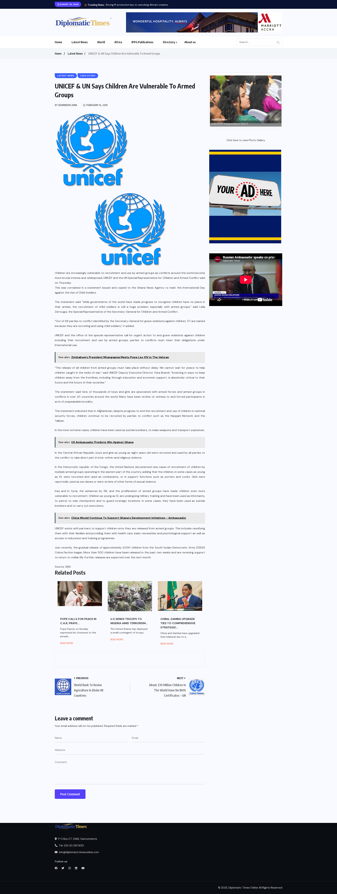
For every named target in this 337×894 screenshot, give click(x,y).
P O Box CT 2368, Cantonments (77, 839)
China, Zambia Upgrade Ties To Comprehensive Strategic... (177, 623)
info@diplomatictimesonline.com (78, 852)
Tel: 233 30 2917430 (71, 845)
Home (58, 42)
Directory (169, 42)
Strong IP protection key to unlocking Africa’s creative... (137, 4)
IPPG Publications (142, 42)
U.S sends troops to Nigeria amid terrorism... (129, 621)
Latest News (80, 42)
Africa (118, 42)
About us (190, 42)
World (101, 42)
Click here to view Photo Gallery (245, 140)
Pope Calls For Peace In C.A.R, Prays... (78, 621)
